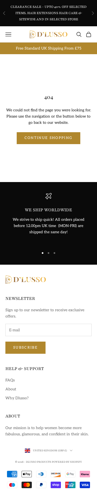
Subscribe (25, 347)
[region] (48, 218)
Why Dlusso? (17, 398)
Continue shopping (49, 138)
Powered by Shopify (67, 462)
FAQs (10, 380)
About (10, 389)
